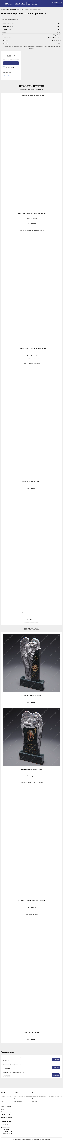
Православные (20, 9)
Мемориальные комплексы (7, 1098)
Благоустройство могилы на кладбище (23, 1096)
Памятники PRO (15, 3)
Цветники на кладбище (6, 1117)
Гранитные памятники (6, 1096)
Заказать (11, 63)
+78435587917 (6, 1076)
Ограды (2, 1109)
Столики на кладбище (6, 1112)
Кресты (2, 1101)
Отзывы (34, 1104)
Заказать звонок (59, 4)
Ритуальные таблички (6, 1106)
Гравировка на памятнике (20, 1098)
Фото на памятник (18, 1101)
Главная (3, 9)
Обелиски (3, 1104)
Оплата (34, 1098)
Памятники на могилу (10, 9)
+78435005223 (6, 1060)
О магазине (56, 1059)
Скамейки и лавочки (6, 1114)
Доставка (34, 1101)
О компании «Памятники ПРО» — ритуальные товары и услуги (47, 1096)
